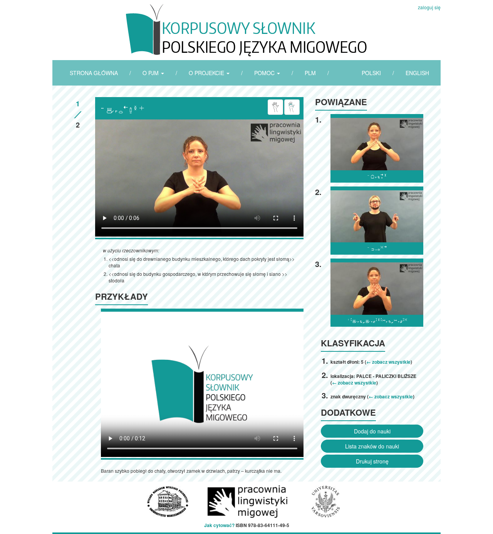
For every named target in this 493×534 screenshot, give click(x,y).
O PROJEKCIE (207, 73)
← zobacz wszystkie (388, 361)
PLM (310, 73)
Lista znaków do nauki (372, 446)
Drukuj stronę (372, 461)
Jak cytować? (219, 525)
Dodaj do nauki (372, 431)
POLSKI (371, 73)
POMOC (265, 73)
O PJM (151, 73)
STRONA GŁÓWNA (94, 73)
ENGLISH (417, 73)
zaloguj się (429, 7)
